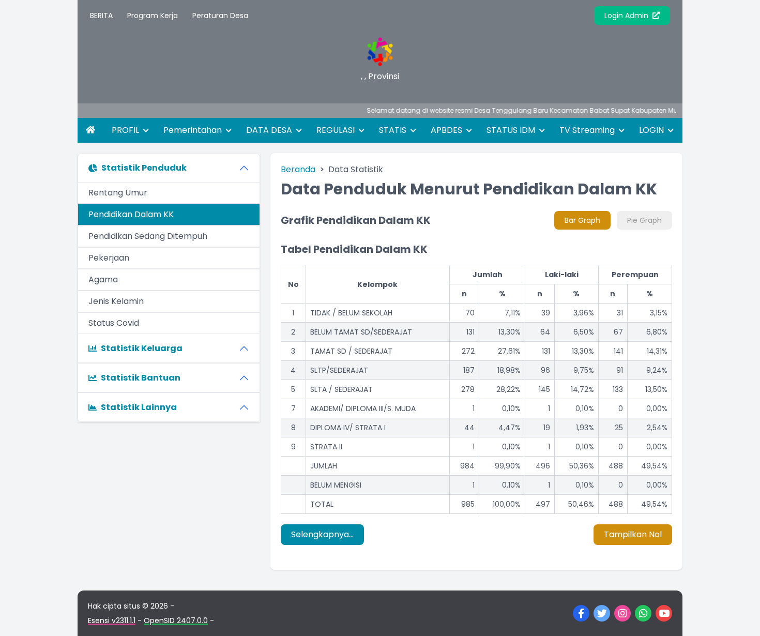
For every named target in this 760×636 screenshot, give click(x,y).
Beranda (298, 169)
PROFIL (126, 130)
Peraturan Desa (220, 15)
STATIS (393, 130)
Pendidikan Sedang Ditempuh (147, 236)
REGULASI (336, 130)
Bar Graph (582, 220)
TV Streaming (588, 130)
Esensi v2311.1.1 (111, 620)
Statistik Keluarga (142, 348)
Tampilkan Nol (633, 534)
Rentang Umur (117, 193)
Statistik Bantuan (140, 378)
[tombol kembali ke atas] (739, 615)
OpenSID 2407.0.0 (176, 620)
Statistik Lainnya (139, 407)
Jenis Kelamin (116, 301)
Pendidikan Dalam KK (131, 214)
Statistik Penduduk (144, 168)
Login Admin (627, 15)
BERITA (101, 15)
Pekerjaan (108, 258)
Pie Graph (644, 220)
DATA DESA (270, 130)
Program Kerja (152, 15)
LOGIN (652, 130)
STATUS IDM (512, 130)
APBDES (447, 130)
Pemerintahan (193, 130)
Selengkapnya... (322, 534)
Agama (103, 279)
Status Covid (113, 323)
